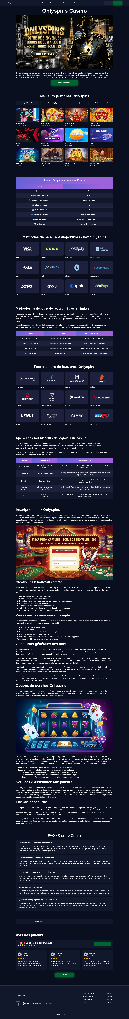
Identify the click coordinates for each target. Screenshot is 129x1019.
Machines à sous (100, 103)
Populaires (26, 103)
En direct (51, 103)
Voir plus (64, 974)
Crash (75, 103)
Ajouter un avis (102, 944)
